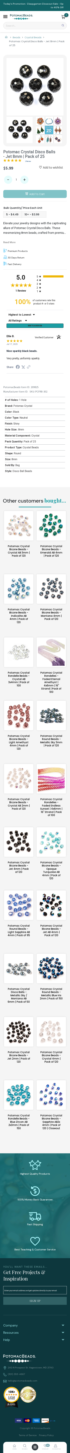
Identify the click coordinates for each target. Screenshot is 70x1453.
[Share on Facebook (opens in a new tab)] (18, 367)
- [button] (8, 180)
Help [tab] (6, 1339)
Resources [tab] (11, 1332)
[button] (5, 17)
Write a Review (35, 325)
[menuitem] (26, 1435)
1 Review (28, 161)
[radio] (50, 276)
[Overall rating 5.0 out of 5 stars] (12, 161)
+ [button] (24, 180)
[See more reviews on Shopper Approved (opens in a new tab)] (28, 367)
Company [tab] (10, 1325)
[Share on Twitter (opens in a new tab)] (23, 367)
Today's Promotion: (14, 3)
